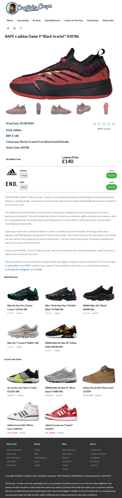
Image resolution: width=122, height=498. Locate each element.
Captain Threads (98, 453)
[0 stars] (91, 124)
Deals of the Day (14, 450)
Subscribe (108, 20)
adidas (37, 450)
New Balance (41, 457)
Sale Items (92, 20)
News (10, 20)
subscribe (13, 265)
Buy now (111, 175)
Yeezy (65, 469)
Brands (37, 20)
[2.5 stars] (104, 124)
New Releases (52, 20)
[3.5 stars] (109, 124)
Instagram (24, 269)
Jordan (38, 465)
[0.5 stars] (94, 124)
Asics (37, 461)
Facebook (13, 269)
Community (95, 450)
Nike (37, 453)
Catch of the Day (73, 20)
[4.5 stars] (113, 124)
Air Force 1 (67, 461)
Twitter (38, 269)
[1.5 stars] (99, 124)
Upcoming (23, 20)
